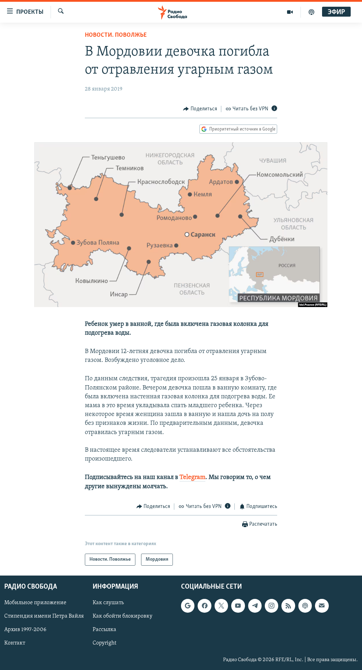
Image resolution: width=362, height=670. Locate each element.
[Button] (200, 109)
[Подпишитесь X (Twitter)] (221, 606)
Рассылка (104, 630)
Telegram (192, 477)
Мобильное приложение (35, 603)
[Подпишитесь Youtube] (238, 606)
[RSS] (288, 606)
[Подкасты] (305, 606)
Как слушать (108, 603)
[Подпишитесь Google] (187, 606)
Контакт (14, 643)
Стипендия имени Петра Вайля (44, 616)
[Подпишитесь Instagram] (271, 606)
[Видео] (290, 12)
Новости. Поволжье (116, 35)
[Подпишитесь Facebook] (204, 606)
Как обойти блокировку (122, 616)
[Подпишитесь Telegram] (255, 606)
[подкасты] (311, 12)
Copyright (104, 643)
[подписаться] (321, 606)
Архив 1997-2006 (25, 630)
